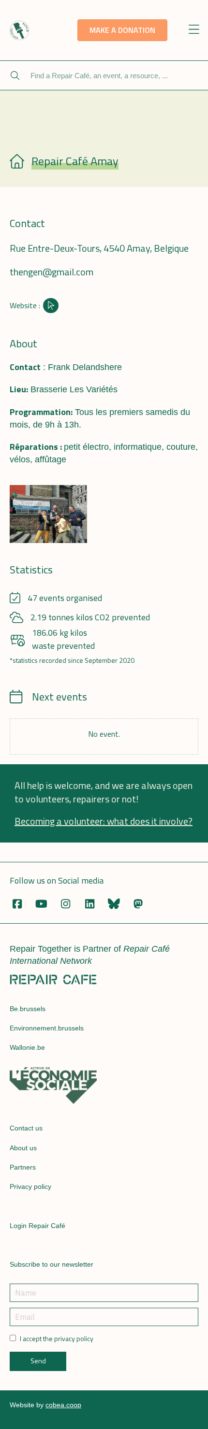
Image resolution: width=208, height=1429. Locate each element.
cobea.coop (63, 1405)
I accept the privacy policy (56, 1338)
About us (23, 1148)
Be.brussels (27, 1009)
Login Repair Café (37, 1225)
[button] (194, 30)
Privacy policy (30, 1186)
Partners (23, 1167)
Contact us (26, 1128)
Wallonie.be (27, 1047)
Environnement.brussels (47, 1028)
